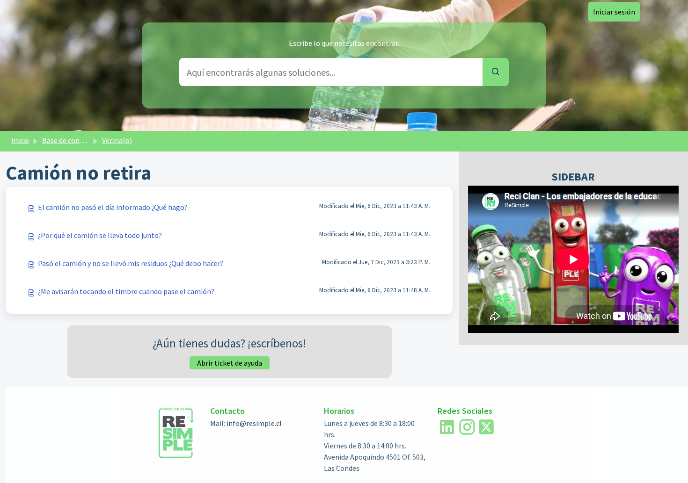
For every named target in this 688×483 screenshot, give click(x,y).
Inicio (20, 140)
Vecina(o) (117, 140)
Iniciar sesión (614, 11)
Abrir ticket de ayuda (229, 363)
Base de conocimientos (79, 140)
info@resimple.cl (254, 423)
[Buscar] (496, 72)
